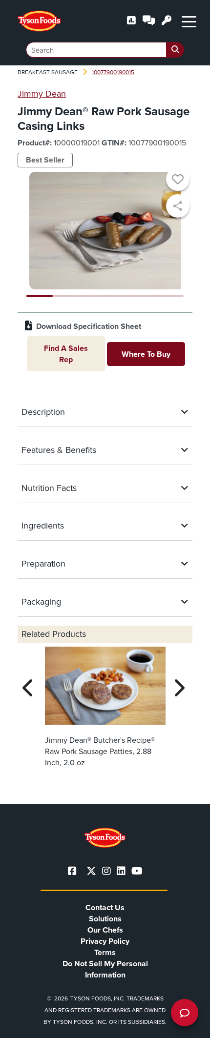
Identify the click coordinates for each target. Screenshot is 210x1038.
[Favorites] (178, 180)
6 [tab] (170, 296)
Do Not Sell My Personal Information (105, 969)
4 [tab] (118, 296)
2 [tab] (66, 296)
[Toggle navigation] (189, 21)
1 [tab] (39, 296)
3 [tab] (92, 296)
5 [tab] (144, 296)
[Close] (188, 1024)
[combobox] (105, 50)
